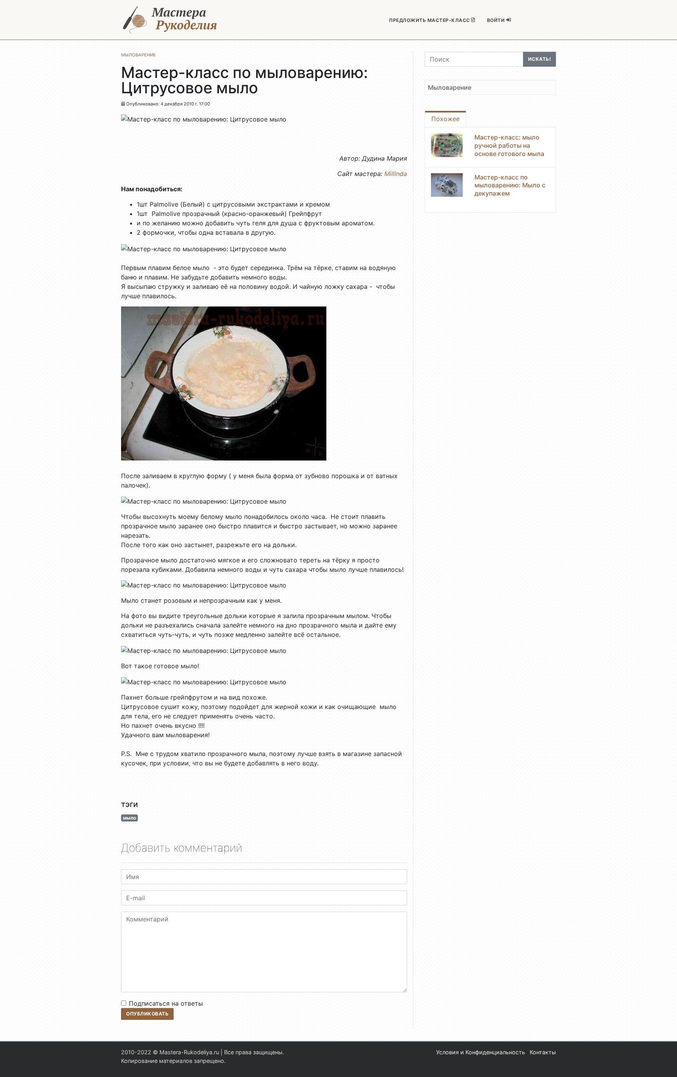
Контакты (543, 1052)
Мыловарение (449, 87)
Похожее (445, 119)
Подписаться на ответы (166, 1003)
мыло (129, 818)
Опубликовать (147, 1014)
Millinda (395, 174)
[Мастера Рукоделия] (170, 20)
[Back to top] (663, 1063)
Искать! (539, 59)
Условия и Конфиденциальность (480, 1052)
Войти (496, 20)
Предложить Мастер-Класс (430, 20)
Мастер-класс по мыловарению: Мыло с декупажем (509, 185)
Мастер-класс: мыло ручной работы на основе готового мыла (509, 145)
